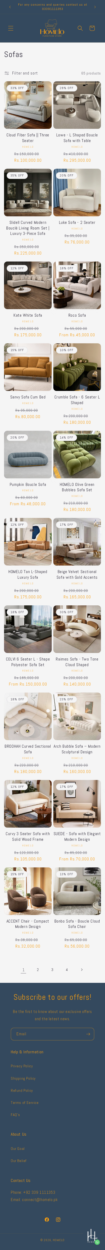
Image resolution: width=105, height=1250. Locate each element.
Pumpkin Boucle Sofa (28, 484)
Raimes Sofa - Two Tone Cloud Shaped (77, 662)
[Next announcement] (95, 7)
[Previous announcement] (10, 7)
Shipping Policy (23, 1078)
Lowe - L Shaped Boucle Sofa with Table (77, 137)
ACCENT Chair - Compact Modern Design (27, 924)
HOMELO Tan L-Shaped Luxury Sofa (27, 574)
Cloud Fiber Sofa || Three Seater (27, 137)
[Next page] (82, 970)
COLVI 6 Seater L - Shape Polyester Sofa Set (28, 662)
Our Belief (19, 1160)
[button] (11, 28)
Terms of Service (25, 1102)
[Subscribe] (88, 1034)
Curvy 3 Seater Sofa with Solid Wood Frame (28, 836)
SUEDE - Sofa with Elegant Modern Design (77, 836)
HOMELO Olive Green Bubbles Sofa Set (77, 487)
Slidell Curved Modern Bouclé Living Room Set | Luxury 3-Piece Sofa (27, 228)
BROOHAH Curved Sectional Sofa (28, 749)
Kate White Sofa (27, 315)
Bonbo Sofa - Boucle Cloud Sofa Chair (77, 924)
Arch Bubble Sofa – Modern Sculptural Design (77, 749)
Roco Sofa (77, 315)
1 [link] (23, 969)
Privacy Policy (22, 1066)
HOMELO (59, 1240)
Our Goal (18, 1148)
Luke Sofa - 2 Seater (77, 222)
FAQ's (15, 1114)
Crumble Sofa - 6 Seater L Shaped (77, 399)
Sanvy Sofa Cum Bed (28, 397)
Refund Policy (22, 1090)
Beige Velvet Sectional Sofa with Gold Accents (77, 574)
